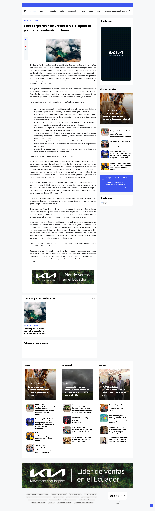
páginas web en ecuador (38, 502)
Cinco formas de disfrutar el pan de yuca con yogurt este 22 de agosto (81, 439)
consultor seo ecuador (90, 494)
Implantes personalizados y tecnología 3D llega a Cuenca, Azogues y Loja (118, 439)
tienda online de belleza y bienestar (84, 502)
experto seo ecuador (75, 494)
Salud (91, 11)
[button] (25, 57)
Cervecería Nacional (110, 110)
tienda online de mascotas (64, 502)
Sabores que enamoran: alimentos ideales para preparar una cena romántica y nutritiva (118, 430)
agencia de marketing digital (59, 494)
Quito (62, 11)
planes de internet (58, 497)
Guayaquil (72, 11)
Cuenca (82, 11)
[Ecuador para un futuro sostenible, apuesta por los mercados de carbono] (35, 312)
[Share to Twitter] (25, 43)
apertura (105, 383)
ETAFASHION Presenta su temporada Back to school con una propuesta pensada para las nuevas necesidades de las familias (120, 132)
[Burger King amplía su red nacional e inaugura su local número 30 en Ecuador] (104, 408)
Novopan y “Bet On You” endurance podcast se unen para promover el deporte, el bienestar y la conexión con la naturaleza (120, 155)
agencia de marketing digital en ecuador (37, 494)
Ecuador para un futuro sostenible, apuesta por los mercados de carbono (35, 331)
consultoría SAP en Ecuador (89, 497)
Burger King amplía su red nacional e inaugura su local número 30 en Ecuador (118, 408)
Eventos (43, 11)
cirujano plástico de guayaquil (87, 499)
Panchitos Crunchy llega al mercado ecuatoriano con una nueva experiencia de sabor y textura (120, 144)
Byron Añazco (28, 5)
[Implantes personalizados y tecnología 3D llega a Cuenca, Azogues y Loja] (104, 440)
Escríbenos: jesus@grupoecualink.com (112, 11)
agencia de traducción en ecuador (37, 499)
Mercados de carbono (31, 21)
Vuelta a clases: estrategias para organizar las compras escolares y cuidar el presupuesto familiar (43, 449)
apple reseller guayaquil (69, 499)
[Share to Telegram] (25, 53)
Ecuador (53, 11)
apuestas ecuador (55, 499)
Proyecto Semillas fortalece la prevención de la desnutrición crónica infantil (82, 430)
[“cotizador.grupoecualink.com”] (105, 203)
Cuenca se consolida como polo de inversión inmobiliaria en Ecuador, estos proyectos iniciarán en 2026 (118, 419)
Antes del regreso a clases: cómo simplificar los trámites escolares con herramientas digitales (71, 5)
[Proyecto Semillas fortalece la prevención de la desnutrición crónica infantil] (67, 430)
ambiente (51, 502)
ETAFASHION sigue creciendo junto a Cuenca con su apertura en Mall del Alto (114, 391)
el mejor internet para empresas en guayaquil (38, 497)
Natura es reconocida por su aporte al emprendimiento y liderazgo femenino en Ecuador (120, 166)
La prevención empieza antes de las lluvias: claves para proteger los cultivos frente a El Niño (77, 391)
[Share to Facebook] (25, 39)
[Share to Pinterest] (25, 46)
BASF (66, 383)
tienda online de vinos (72, 497)
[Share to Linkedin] (25, 49)
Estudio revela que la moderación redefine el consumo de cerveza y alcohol (116, 116)
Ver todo (93, 298)
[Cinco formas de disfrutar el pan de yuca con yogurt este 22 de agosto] (67, 440)
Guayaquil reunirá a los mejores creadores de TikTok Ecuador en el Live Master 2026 (81, 420)
